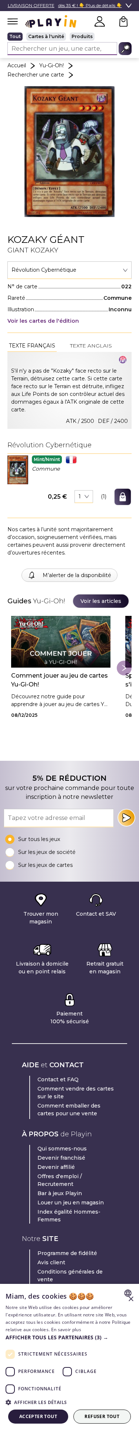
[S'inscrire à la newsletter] (126, 818)
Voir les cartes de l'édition (43, 321)
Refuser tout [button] (102, 1416)
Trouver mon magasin (40, 918)
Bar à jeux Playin (59, 1193)
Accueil (16, 65)
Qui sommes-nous (62, 1148)
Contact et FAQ (58, 1079)
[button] (17, 469)
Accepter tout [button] (38, 1416)
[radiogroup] (69, 37)
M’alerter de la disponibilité (77, 575)
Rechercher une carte (35, 74)
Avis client (51, 1262)
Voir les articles (100, 601)
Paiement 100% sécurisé (69, 1017)
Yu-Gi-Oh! (51, 65)
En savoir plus (66, 1329)
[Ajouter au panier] (123, 497)
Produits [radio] (82, 36)
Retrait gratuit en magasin (104, 967)
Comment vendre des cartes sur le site (75, 1092)
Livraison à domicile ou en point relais (42, 967)
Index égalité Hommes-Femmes (68, 1215)
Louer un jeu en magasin (70, 1202)
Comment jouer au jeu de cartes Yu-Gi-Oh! (59, 680)
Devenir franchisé (61, 1157)
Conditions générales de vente (70, 1275)
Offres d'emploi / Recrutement (59, 1180)
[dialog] (69, 1357)
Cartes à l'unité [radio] (46, 36)
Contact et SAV (96, 914)
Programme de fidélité (67, 1253)
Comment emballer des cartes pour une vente (68, 1109)
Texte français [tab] (32, 345)
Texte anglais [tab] (91, 345)
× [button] (130, 1299)
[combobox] (69, 270)
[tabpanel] (69, 390)
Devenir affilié (56, 1167)
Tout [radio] (15, 36)
